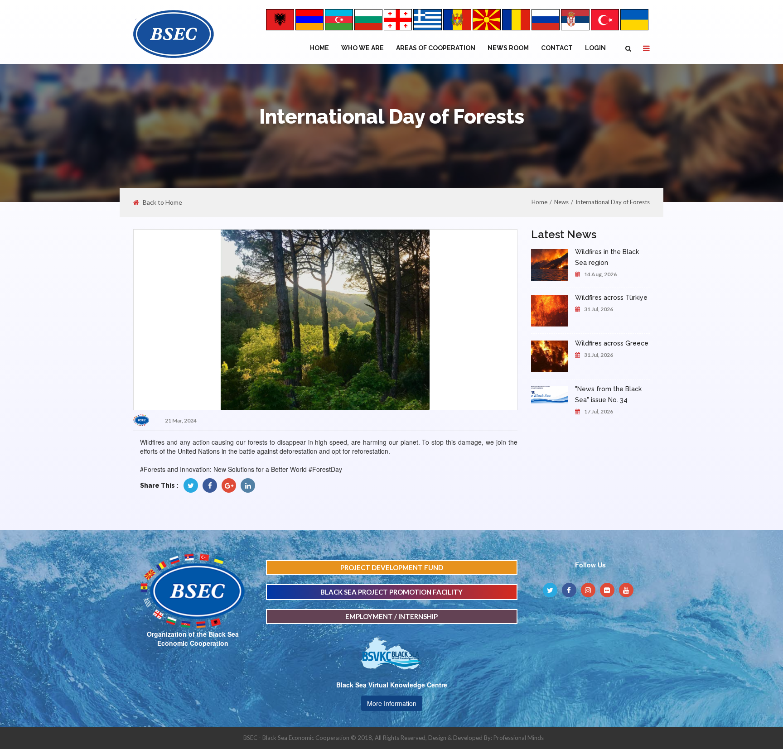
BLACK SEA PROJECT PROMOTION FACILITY (391, 592)
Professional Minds (518, 737)
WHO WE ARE (362, 48)
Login (595, 48)
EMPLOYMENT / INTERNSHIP (391, 616)
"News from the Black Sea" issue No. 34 (608, 394)
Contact (557, 48)
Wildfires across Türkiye (611, 297)
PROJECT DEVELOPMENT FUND (391, 567)
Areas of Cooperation (435, 48)
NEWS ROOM (508, 48)
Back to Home (162, 202)
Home (319, 48)
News (561, 202)
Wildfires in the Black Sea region (607, 257)
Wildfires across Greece (611, 343)
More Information (391, 703)
